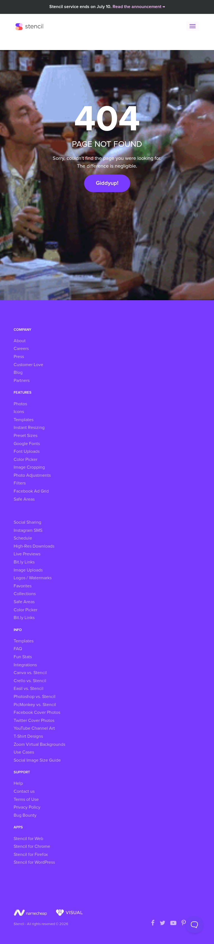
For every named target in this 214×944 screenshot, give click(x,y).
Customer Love (28, 364)
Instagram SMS (28, 530)
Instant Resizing (29, 427)
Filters (20, 483)
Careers (21, 348)
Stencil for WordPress (34, 862)
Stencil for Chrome (32, 846)
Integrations (25, 665)
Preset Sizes (25, 435)
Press (19, 356)
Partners (22, 380)
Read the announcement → (139, 6)
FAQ (18, 649)
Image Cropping (29, 467)
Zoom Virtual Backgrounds (39, 744)
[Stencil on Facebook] (153, 923)
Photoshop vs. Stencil (34, 696)
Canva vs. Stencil (30, 672)
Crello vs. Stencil (30, 681)
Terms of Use (26, 799)
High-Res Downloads (34, 546)
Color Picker (25, 459)
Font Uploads (27, 451)
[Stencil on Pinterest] (183, 923)
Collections (25, 594)
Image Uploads (28, 570)
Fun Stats (23, 657)
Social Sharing (27, 522)
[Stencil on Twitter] (162, 923)
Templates (23, 420)
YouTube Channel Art (34, 728)
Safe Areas (24, 499)
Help (18, 783)
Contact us (24, 791)
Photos (20, 404)
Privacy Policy (27, 807)
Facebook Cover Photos (37, 712)
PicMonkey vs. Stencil (35, 704)
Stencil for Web (28, 838)
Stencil (30, 26)
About (20, 341)
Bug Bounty (25, 815)
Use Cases (24, 752)
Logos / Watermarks (33, 578)
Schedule (23, 538)
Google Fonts (27, 443)
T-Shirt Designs (28, 736)
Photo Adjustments (32, 475)
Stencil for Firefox (31, 854)
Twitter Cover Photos (34, 720)
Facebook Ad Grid (31, 491)
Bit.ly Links (24, 562)
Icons (19, 411)
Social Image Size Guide (37, 760)
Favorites (22, 586)
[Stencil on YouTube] (173, 923)
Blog (18, 372)
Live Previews (27, 554)
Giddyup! (107, 183)
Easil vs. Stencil (28, 688)
